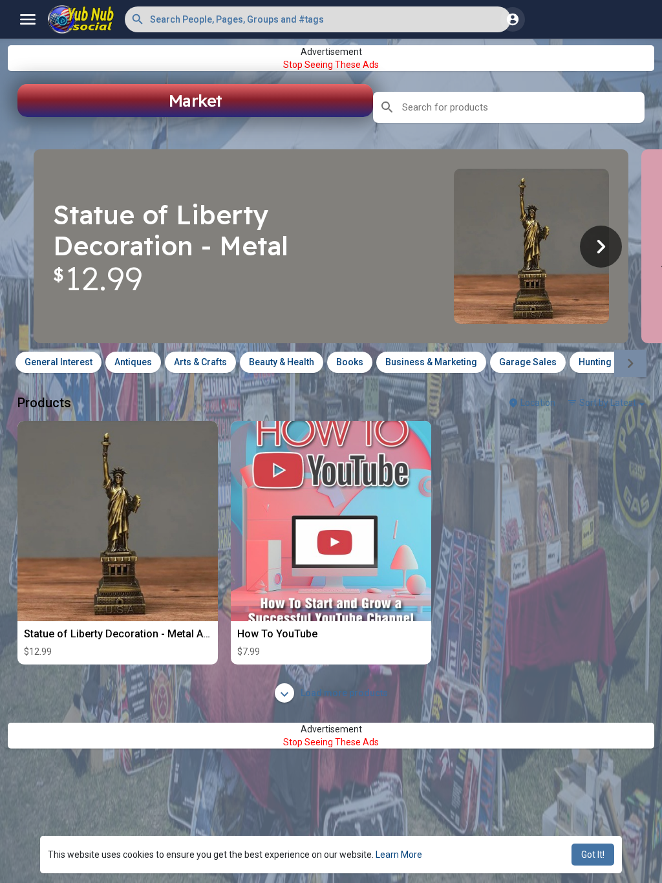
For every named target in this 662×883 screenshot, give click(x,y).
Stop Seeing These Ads (331, 64)
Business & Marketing (431, 362)
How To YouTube (277, 634)
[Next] (601, 246)
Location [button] (536, 403)
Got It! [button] (592, 854)
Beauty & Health (281, 362)
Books (349, 362)
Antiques (133, 362)
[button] (318, 19)
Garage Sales (528, 362)
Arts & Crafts (200, 362)
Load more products (343, 693)
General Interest (58, 362)
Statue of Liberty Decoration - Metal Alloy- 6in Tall (142, 634)
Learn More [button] (399, 854)
